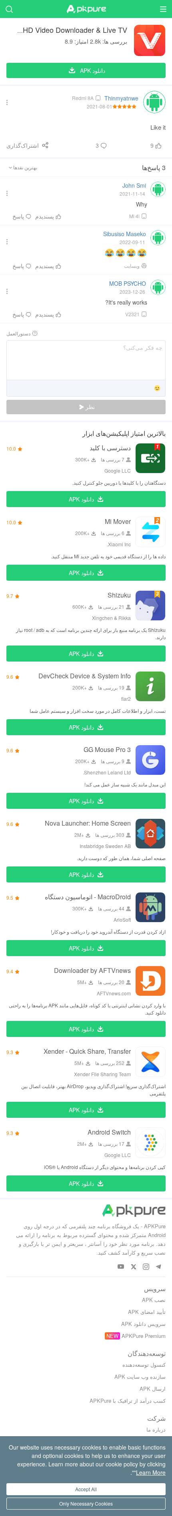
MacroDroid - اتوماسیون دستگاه (88, 896)
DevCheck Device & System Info (84, 675)
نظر (89, 407)
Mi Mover (118, 521)
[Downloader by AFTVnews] (150, 981)
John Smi (134, 185)
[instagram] (146, 1267)
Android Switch (109, 1132)
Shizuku (119, 595)
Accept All (86, 1489)
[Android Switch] (150, 1142)
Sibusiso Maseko (124, 234)
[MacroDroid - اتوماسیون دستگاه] (150, 907)
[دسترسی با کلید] (150, 458)
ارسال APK (153, 1388)
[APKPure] (86, 9)
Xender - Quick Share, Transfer (87, 1051)
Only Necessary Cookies (86, 1503)
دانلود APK (81, 499)
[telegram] (158, 1267)
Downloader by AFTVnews (92, 970)
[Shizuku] (150, 605)
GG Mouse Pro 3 (107, 749)
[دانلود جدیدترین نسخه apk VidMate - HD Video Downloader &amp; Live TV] (150, 40)
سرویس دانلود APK (143, 1324)
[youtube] (121, 1267)
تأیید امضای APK (147, 1311)
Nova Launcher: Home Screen (88, 823)
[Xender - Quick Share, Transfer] (150, 1062)
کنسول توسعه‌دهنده (144, 1364)
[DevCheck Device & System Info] (150, 686)
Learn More (151, 1472)
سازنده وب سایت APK (140, 1376)
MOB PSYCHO (127, 283)
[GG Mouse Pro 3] (150, 760)
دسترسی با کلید (110, 447)
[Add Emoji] (157, 389)
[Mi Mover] (150, 532)
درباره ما (156, 1429)
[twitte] (133, 1267)
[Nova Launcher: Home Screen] (150, 833)
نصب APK (154, 1299)
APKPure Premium (144, 1336)
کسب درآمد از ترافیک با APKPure (128, 1400)
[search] (9, 9)
